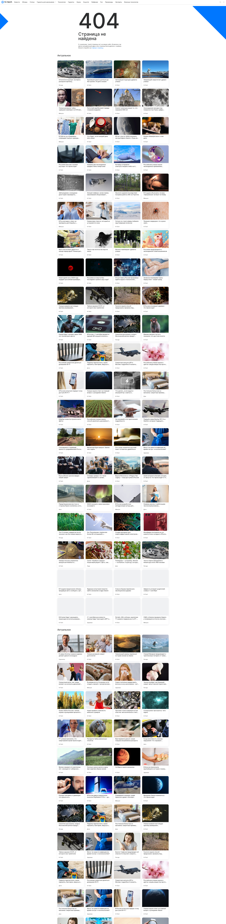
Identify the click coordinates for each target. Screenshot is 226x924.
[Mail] (2, 2)
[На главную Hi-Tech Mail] (8, 2)
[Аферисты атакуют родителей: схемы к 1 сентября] (155, 583)
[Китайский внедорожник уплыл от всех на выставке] (70, 667)
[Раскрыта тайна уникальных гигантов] (99, 846)
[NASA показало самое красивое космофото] (99, 498)
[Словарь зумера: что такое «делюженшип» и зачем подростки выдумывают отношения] (99, 469)
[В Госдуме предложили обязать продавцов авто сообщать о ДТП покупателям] (70, 583)
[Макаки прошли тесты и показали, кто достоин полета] (155, 328)
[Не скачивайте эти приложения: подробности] (127, 413)
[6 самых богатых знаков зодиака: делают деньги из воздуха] (70, 761)
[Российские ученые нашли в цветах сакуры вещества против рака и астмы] (155, 356)
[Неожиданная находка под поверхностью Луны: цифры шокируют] (155, 102)
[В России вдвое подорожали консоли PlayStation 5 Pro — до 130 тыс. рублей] (99, 902)
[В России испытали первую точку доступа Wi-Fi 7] (70, 385)
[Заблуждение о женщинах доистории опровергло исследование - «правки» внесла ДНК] (70, 187)
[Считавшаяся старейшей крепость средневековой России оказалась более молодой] (70, 441)
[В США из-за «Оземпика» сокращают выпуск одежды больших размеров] (70, 130)
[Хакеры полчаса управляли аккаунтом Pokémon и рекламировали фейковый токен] (70, 554)
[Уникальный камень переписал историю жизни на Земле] (127, 761)
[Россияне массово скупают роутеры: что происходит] (70, 158)
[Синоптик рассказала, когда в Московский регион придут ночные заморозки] (127, 328)
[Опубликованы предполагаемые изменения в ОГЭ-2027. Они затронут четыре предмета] (127, 639)
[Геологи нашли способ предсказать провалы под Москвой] (127, 300)
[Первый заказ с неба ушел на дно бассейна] (99, 639)
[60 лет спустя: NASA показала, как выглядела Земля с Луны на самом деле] (127, 130)
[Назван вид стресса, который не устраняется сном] (99, 215)
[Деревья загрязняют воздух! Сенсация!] (70, 696)
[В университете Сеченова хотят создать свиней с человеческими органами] (99, 789)
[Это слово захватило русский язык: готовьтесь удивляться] (127, 441)
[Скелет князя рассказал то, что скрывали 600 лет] (127, 102)
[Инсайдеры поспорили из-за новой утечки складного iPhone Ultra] (155, 526)
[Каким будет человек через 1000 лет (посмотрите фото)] (70, 328)
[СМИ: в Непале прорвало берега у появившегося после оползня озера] (155, 611)
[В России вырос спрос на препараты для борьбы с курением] (70, 215)
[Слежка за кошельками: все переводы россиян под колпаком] (99, 667)
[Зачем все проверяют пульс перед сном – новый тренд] (155, 271)
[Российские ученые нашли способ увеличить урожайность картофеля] (99, 413)
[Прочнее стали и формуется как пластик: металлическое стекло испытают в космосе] (127, 817)
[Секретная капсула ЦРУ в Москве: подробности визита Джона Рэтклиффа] (127, 356)
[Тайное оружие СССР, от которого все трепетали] (99, 300)
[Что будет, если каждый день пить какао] (99, 130)
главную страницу (97, 48)
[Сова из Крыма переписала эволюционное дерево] (127, 583)
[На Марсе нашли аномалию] (127, 874)
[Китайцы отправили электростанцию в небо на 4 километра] (127, 158)
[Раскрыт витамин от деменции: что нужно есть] (70, 902)
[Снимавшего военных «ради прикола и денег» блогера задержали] (127, 902)
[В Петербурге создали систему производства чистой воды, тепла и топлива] (127, 696)
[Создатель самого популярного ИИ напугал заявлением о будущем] (70, 639)
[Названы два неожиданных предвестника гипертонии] (99, 158)
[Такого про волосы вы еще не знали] (99, 243)
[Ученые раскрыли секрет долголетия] (99, 761)
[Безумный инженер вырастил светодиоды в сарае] (99, 724)
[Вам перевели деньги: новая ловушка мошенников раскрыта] (127, 846)
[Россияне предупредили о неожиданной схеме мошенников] (155, 243)
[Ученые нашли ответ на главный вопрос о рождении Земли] (99, 385)
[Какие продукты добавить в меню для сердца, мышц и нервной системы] (155, 696)
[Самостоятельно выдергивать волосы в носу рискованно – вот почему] (127, 789)
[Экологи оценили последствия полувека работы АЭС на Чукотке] (127, 187)
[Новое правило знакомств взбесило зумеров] (99, 817)
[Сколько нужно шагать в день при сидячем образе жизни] (99, 874)
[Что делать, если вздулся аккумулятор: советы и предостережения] (127, 385)
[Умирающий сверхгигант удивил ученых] (155, 73)
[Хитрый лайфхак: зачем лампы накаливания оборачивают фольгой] (99, 187)
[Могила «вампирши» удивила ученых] (127, 243)
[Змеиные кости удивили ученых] (70, 724)
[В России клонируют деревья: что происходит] (155, 300)
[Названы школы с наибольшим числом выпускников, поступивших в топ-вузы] (155, 498)
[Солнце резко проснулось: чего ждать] (155, 817)
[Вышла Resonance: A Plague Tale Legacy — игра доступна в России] (127, 469)
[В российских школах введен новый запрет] (70, 469)
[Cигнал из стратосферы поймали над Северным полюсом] (127, 215)
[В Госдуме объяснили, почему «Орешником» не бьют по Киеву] (155, 187)
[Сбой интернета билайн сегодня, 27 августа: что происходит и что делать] (155, 469)
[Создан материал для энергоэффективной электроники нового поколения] (127, 526)
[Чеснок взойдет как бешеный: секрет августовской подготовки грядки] (155, 789)
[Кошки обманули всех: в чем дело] (155, 130)
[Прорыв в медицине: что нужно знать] (155, 215)
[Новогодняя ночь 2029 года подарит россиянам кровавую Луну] (70, 271)
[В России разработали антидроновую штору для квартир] (127, 498)
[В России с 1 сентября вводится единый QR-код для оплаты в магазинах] (99, 328)
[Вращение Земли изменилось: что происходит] (155, 902)
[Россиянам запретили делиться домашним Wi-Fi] (70, 356)
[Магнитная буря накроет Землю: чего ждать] (99, 441)
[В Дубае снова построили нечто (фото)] (70, 413)
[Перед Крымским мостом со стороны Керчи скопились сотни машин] (70, 498)
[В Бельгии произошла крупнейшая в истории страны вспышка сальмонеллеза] (155, 874)
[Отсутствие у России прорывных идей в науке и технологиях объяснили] (127, 271)
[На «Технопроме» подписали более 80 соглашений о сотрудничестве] (99, 526)
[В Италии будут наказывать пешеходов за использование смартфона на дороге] (70, 611)
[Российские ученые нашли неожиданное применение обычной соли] (155, 158)
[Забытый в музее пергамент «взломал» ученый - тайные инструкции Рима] (155, 667)
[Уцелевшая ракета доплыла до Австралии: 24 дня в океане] (99, 73)
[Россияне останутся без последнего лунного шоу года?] (99, 271)
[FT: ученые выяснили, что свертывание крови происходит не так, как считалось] (70, 846)
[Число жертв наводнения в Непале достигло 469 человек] (155, 554)
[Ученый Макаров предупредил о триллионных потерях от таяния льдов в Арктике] (155, 761)
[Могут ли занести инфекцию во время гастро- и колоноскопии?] (155, 441)
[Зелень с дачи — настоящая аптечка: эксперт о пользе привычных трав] (99, 696)
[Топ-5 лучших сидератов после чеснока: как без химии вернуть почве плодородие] (70, 526)
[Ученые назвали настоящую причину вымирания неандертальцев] (70, 300)
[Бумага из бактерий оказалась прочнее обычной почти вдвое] (155, 639)
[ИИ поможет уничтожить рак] (127, 667)
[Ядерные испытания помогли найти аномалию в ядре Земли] (99, 583)
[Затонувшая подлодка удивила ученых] (127, 73)
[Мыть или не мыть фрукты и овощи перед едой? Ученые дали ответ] (70, 243)
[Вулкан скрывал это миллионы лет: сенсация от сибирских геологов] (70, 874)
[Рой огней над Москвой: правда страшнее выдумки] (99, 102)
